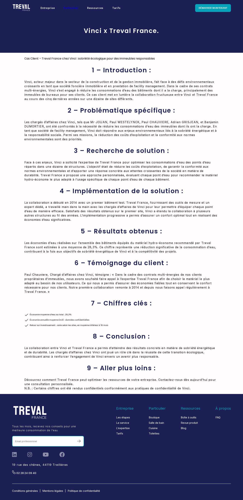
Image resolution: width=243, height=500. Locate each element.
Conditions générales (25, 491)
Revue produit (189, 422)
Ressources (190, 408)
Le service (122, 422)
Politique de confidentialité (84, 491)
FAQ (217, 417)
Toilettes (154, 433)
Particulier (71, 7)
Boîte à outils (188, 417)
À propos (223, 408)
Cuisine (153, 428)
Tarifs (119, 433)
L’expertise (123, 428)
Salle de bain (156, 422)
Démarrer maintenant (213, 8)
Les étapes (123, 417)
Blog (183, 428)
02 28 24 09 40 (26, 473)
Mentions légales (52, 491)
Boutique (154, 417)
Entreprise (125, 408)
